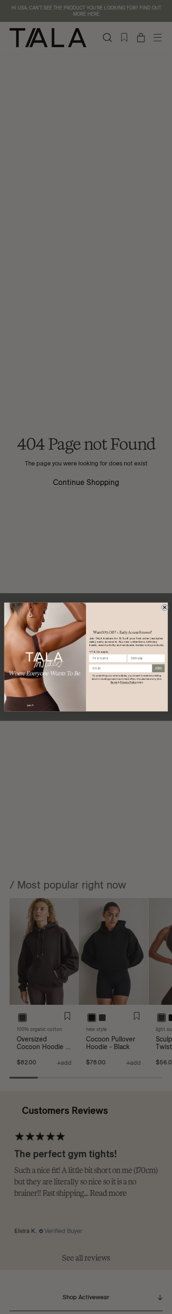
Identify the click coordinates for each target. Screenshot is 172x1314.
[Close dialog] (164, 607)
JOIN (158, 668)
